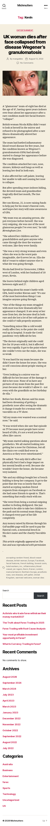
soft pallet (28, 575)
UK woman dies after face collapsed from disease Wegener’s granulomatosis (25, 44)
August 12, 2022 (36, 59)
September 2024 (12, 682)
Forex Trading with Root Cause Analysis (24, 628)
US (4, 806)
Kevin (25, 569)
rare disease (17, 575)
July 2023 (8, 694)
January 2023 (10, 712)
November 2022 (12, 724)
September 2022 (12, 736)
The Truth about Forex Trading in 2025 (23, 622)
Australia (8, 764)
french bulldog (27, 563)
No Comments (26, 63)
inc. (21, 566)
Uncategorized (11, 800)
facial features (12, 563)
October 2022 (10, 730)
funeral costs (41, 563)
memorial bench (13, 572)
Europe (31, 560)
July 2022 (8, 748)
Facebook (39, 560)
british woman (20, 560)
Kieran (32, 569)
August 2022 (10, 742)
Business (8, 770)
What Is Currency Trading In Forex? (22, 644)
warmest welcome (24, 577)
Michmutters (25, 5)
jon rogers (17, 569)
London (39, 569)
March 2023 (9, 706)
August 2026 (10, 677)
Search (6, 590)
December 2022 (12, 718)
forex (5, 782)
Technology (9, 794)
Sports (6, 788)
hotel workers (12, 566)
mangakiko (18, 59)
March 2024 (9, 688)
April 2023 (8, 700)
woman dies (38, 577)
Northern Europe (29, 572)
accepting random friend (17, 557)
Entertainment (25, 30)
